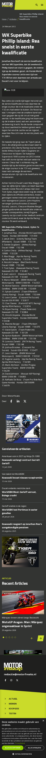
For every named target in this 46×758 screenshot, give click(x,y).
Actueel (13, 698)
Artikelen (13, 19)
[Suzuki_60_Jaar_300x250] (23, 428)
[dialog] (23, 738)
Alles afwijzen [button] (34, 748)
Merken (13, 703)
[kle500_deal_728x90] (23, 652)
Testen (12, 713)
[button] (23, 754)
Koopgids (14, 708)
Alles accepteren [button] (12, 748)
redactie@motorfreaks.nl (20, 674)
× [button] (43, 721)
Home (4, 19)
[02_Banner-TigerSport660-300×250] (23, 552)
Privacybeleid (20, 743)
